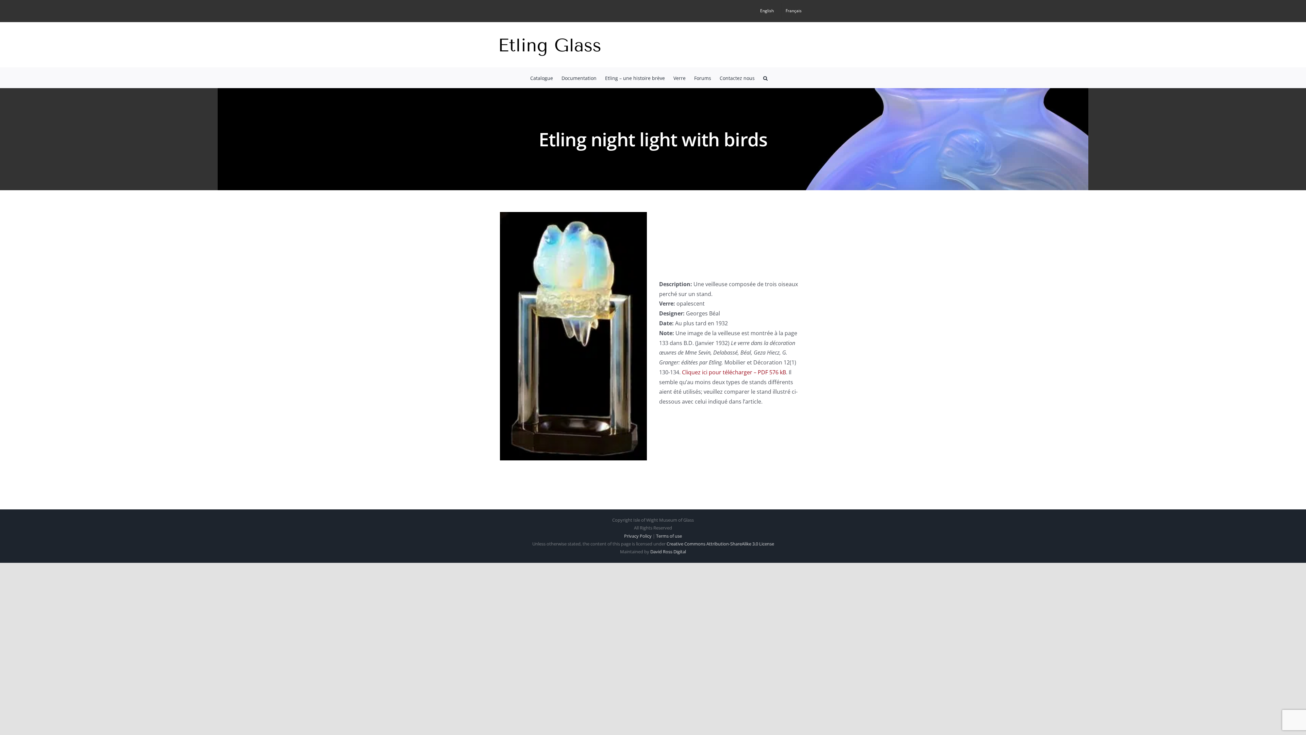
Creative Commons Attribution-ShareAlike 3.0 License (720, 544)
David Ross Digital (668, 552)
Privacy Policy (638, 536)
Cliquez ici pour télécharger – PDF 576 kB (734, 372)
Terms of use (669, 536)
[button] (765, 77)
